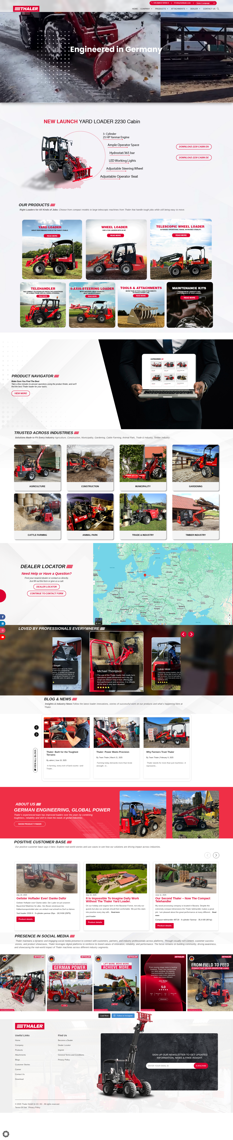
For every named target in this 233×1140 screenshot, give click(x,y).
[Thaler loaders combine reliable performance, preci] (23, 982)
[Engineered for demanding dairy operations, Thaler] (116, 982)
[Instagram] (2, 630)
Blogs (17, 1060)
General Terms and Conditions (71, 1055)
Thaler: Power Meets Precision (112, 752)
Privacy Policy (64, 1060)
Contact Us (20, 1074)
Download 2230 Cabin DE (194, 157)
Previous (36, 727)
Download (19, 1079)
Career (18, 1069)
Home (135, 9)
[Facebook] (2, 617)
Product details (26, 919)
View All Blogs (35, 758)
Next (36, 734)
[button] (218, 9)
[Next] (191, 634)
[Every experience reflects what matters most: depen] (163, 982)
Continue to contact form (46, 593)
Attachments (178, 9)
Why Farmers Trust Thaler (160, 752)
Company (145, 9)
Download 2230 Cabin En (194, 147)
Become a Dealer (65, 1040)
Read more (115, 912)
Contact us (209, 9)
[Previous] (183, 634)
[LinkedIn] (2, 623)
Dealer (194, 9)
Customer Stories (22, 1064)
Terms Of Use (21, 1107)
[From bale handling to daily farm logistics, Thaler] (69, 982)
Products (160, 9)
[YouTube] (2, 637)
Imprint (61, 1050)
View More (20, 393)
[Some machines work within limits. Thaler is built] (210, 982)
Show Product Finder (29, 824)
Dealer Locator (46, 587)
